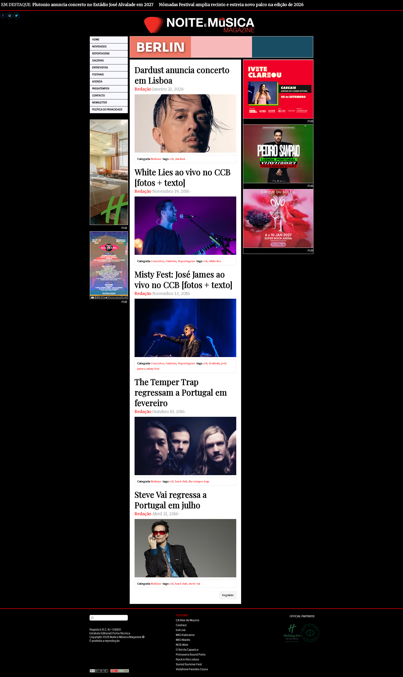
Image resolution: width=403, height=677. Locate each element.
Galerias (171, 261)
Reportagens (186, 261)
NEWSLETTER (99, 102)
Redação (143, 89)
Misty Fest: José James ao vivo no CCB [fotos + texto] (184, 279)
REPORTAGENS (101, 53)
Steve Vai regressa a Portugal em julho (171, 499)
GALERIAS (98, 60)
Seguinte (228, 595)
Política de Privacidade (107, 109)
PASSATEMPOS (100, 88)
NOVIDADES (99, 46)
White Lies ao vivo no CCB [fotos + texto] (183, 177)
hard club (181, 481)
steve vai (194, 583)
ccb (171, 159)
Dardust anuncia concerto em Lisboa (182, 75)
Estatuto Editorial (100, 633)
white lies (215, 261)
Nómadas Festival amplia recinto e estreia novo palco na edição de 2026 (231, 4)
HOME (95, 39)
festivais (214, 363)
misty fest (152, 368)
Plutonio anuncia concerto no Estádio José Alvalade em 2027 (92, 4)
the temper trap (199, 481)
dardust (180, 159)
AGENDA (97, 81)
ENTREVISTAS (100, 67)
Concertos (157, 261)
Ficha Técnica (121, 633)
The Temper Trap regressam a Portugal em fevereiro (181, 392)
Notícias (156, 159)
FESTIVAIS (98, 74)
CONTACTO (98, 95)
